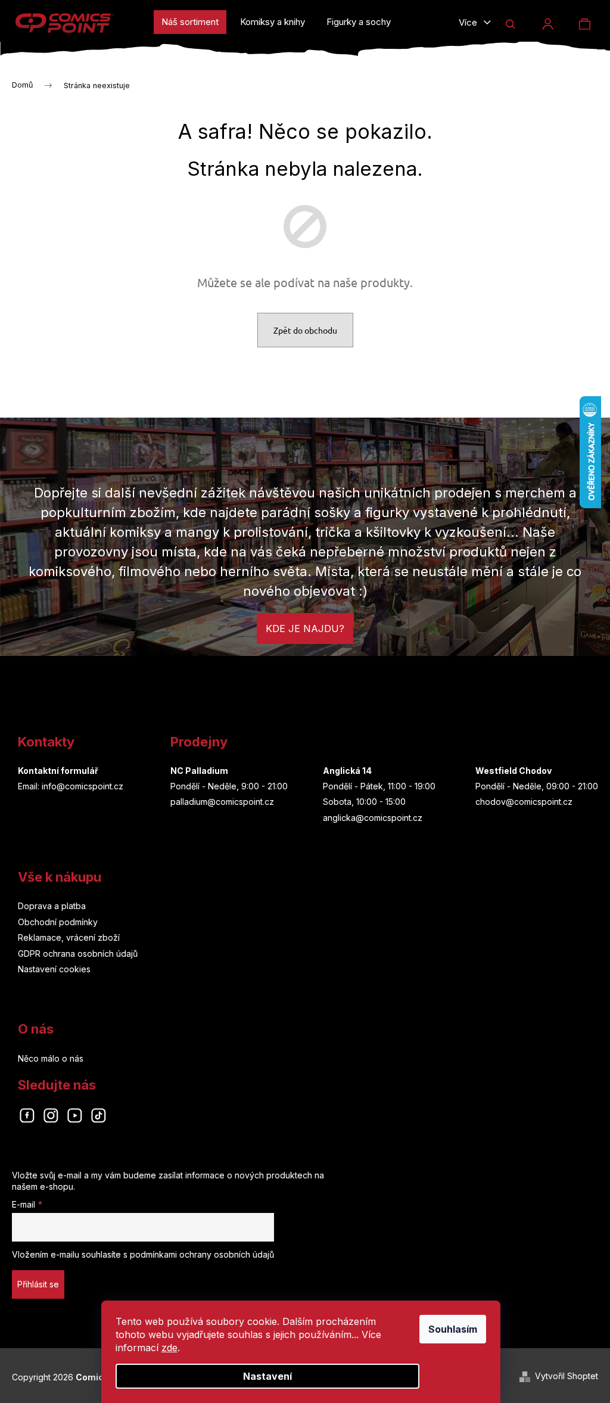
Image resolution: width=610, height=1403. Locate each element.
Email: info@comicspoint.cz (70, 786)
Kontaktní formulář (58, 771)
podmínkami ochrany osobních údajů (202, 1254)
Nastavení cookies (54, 969)
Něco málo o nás (50, 1058)
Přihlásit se (38, 1284)
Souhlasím (452, 1329)
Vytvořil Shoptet (566, 1376)
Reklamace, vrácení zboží (69, 937)
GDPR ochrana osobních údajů (78, 953)
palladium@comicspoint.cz (222, 802)
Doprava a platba (52, 906)
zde (169, 1348)
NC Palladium (199, 771)
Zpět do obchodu (305, 330)
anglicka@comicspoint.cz (372, 818)
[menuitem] (190, 22)
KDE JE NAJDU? (305, 628)
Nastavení (267, 1376)
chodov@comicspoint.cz (523, 802)
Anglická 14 (347, 771)
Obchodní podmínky (58, 922)
